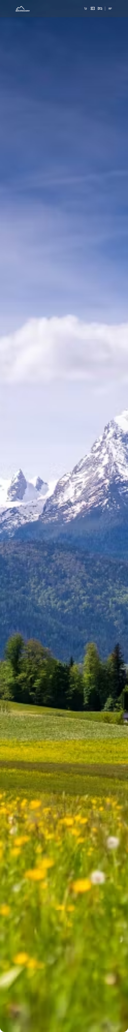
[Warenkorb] (85, 8)
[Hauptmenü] (110, 8)
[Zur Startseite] (23, 9)
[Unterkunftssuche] (100, 8)
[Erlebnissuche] (93, 8)
